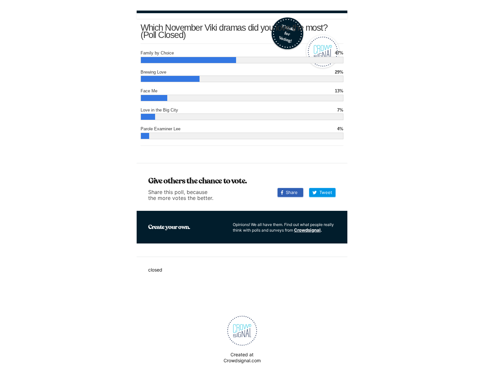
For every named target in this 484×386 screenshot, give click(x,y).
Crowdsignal (307, 230)
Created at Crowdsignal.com (242, 357)
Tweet (324, 192)
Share (290, 192)
